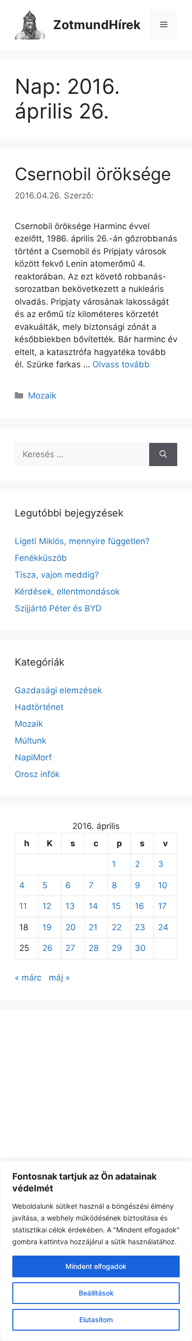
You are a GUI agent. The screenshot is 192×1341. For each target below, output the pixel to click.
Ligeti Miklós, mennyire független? (82, 541)
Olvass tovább (121, 364)
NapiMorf (33, 757)
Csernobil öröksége (93, 173)
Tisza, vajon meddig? (57, 575)
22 (117, 927)
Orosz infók (37, 774)
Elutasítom (96, 1319)
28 (93, 948)
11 (23, 906)
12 (46, 906)
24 (163, 927)
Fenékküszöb (41, 558)
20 (70, 927)
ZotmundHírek (97, 24)
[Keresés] (163, 455)
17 (162, 906)
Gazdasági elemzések (58, 690)
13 (70, 906)
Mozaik (42, 395)
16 (139, 906)
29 (117, 948)
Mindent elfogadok (96, 1266)
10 (162, 885)
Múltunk (30, 741)
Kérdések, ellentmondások (67, 591)
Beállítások (96, 1293)
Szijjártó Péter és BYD (58, 608)
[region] (96, 1250)
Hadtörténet (39, 707)
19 (47, 927)
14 (93, 906)
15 (116, 906)
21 (93, 927)
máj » (59, 978)
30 (140, 948)
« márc (28, 978)
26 (47, 948)
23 (140, 927)
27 (70, 948)
